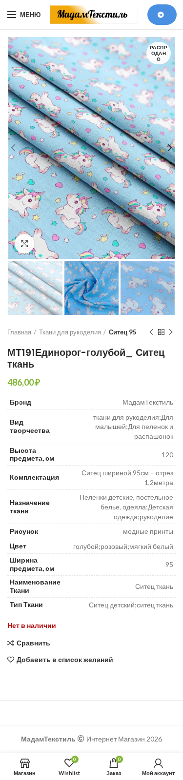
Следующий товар (171, 332)
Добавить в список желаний (65, 659)
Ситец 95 (123, 332)
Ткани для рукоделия (70, 332)
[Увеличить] (24, 244)
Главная (19, 332)
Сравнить (33, 643)
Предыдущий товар (151, 332)
